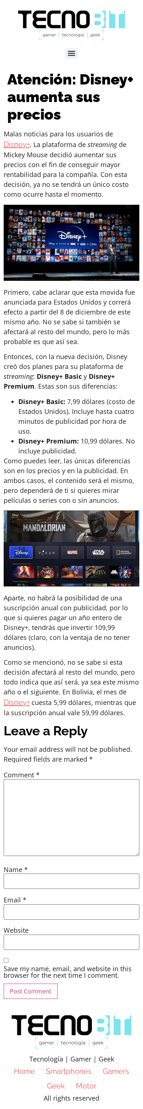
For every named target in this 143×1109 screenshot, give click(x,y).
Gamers (116, 1071)
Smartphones (69, 1071)
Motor (86, 1086)
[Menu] (71, 53)
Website (16, 930)
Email (15, 900)
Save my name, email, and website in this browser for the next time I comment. (68, 971)
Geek (56, 1086)
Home (24, 1071)
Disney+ (17, 144)
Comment (22, 775)
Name (16, 869)
